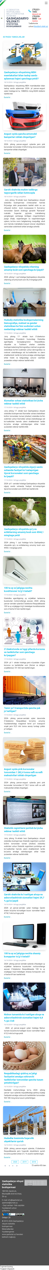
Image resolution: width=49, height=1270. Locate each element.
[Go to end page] (17, 1165)
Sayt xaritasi (8, 1205)
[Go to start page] (5, 1165)
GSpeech (10, 1269)
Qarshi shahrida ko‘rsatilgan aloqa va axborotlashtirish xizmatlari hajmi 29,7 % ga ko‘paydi (24, 897)
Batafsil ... (8, 97)
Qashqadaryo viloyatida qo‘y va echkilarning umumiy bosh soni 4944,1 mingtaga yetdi (24, 532)
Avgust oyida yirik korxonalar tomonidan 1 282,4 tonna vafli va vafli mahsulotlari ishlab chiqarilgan (23, 772)
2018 (34, 1162)
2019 (24, 1162)
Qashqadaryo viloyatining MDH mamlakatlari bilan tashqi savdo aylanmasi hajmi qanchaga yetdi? (21, 75)
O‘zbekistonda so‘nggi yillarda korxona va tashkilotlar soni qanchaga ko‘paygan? (24, 652)
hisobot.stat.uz (41, 26)
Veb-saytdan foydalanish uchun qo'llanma (13, 1208)
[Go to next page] (13, 1165)
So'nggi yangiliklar (20, 82)
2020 (15, 1162)
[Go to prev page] (9, 1165)
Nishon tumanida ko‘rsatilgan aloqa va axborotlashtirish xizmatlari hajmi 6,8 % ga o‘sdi (24, 1017)
